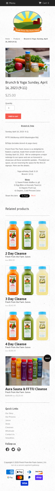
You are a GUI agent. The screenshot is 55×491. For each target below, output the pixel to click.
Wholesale (9, 431)
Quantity (8, 103)
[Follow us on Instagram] (19, 450)
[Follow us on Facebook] (8, 450)
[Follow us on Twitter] (13, 450)
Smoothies (9, 438)
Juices (8, 420)
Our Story (9, 413)
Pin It (33, 196)
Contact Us (10, 434)
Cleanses (9, 427)
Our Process (10, 417)
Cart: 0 (45, 3)
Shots (7, 424)
